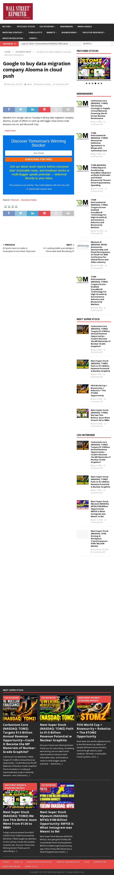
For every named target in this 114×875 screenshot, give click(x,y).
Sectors (6, 26)
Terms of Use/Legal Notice (68, 862)
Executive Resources (93, 32)
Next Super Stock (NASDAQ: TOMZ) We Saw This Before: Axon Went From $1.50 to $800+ (100, 415)
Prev (80, 68)
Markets (51, 32)
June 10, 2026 (98, 231)
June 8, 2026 (97, 308)
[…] (28, 775)
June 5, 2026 (97, 399)
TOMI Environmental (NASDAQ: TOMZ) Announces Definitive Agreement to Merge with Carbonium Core (99, 142)
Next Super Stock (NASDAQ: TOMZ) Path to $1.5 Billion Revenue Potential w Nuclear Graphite (100, 365)
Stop (95, 77)
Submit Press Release (11, 866)
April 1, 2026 (97, 520)
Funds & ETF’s (35, 32)
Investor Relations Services (39, 862)
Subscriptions (100, 862)
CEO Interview (46, 26)
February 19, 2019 (15, 84)
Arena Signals (84, 26)
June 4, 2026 (97, 423)
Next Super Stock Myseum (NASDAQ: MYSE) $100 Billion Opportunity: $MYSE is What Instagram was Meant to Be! (100, 509)
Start (93, 77)
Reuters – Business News (24, 199)
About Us (18, 862)
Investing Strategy (12, 32)
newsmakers (85, 93)
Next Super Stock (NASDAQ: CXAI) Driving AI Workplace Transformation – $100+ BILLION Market (100, 538)
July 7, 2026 (97, 121)
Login (86, 862)
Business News (69, 32)
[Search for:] (96, 43)
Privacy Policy (31, 866)
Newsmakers (66, 26)
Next (107, 68)
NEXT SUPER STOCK (88, 319)
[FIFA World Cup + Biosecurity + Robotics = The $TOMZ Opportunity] (83, 388)
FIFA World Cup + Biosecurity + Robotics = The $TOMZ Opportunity (99, 390)
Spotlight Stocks (26, 26)
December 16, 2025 (100, 549)
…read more (9, 130)
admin (29, 84)
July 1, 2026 (97, 154)
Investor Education (12, 38)
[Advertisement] (53, 96)
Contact (6, 862)
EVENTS (32, 38)
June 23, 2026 (98, 188)
